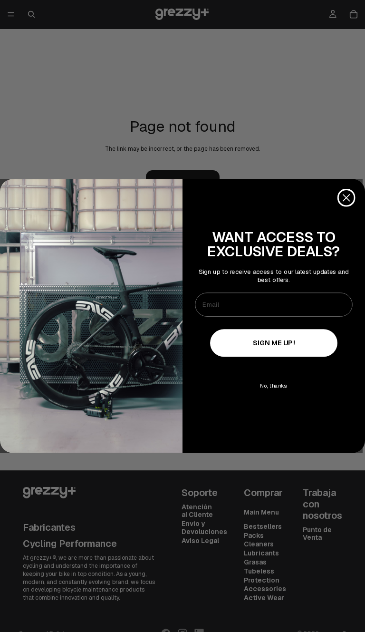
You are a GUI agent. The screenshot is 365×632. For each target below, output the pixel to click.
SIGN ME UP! (274, 342)
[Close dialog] (346, 198)
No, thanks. (273, 385)
